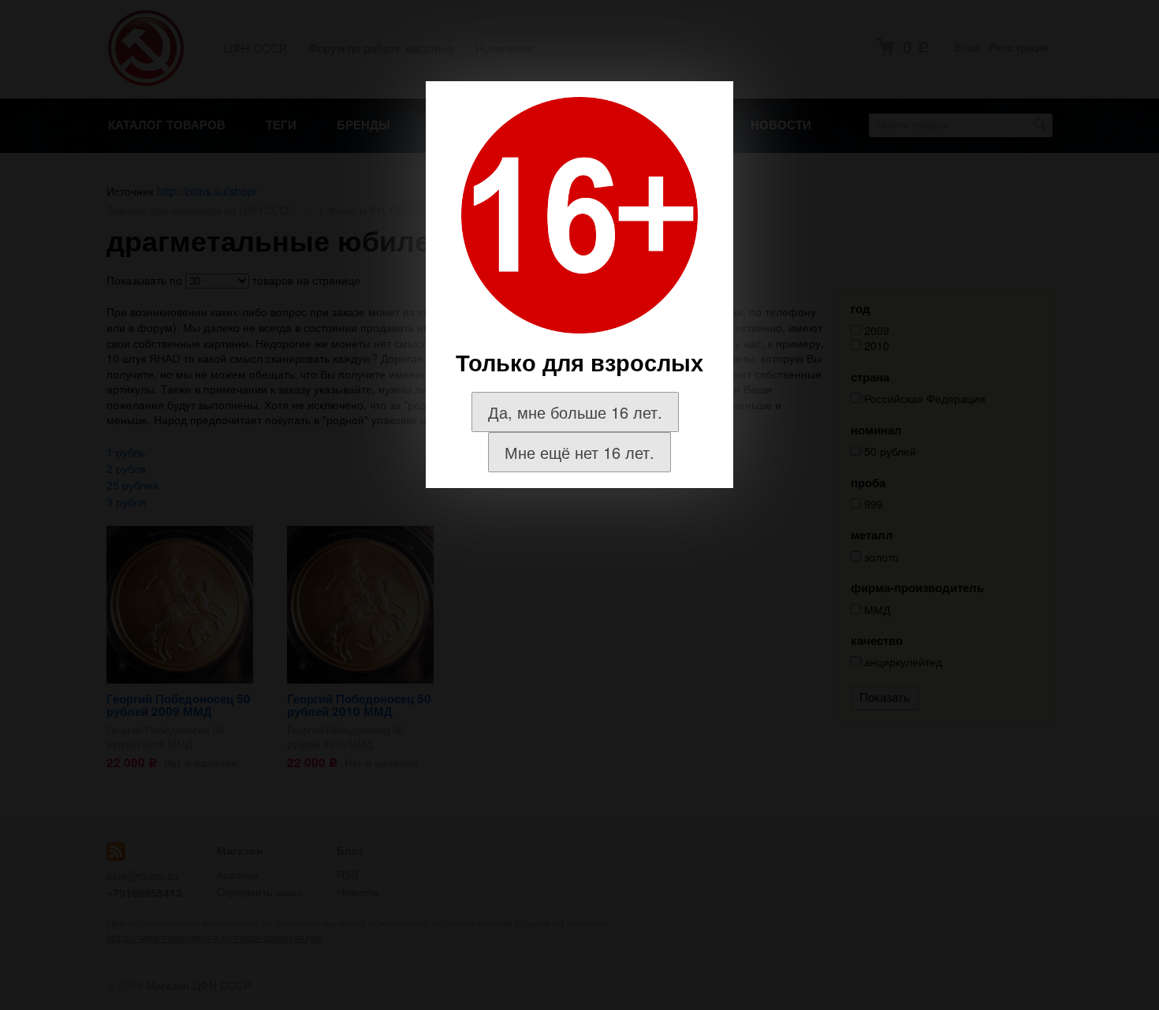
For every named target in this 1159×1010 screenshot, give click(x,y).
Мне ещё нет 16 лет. (579, 452)
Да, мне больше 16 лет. (575, 412)
